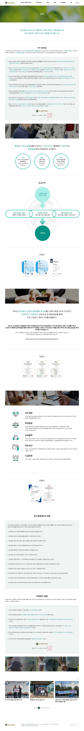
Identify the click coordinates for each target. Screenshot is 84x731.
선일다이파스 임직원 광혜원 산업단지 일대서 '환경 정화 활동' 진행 (66, 700)
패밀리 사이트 (73, 724)
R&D (48, 2)
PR (71, 2)
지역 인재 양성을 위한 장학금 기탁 (13, 699)
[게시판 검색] (77, 679)
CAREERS (63, 2)
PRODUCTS (39, 2)
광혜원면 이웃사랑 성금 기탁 (37, 699)
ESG (55, 2)
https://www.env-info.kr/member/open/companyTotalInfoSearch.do (42, 339)
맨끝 (49, 708)
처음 (35, 708)
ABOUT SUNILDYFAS (26, 2)
